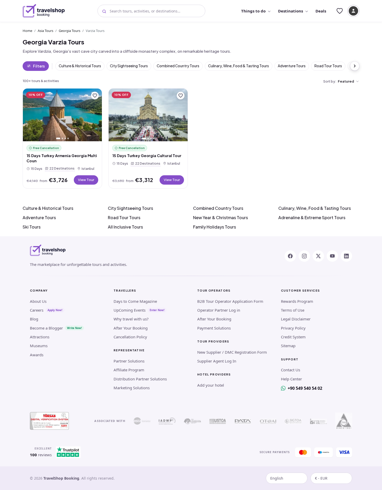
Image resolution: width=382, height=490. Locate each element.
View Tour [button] (86, 180)
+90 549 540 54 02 (305, 388)
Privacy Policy (293, 328)
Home (27, 30)
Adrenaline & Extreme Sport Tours (311, 217)
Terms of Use (292, 310)
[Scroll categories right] (354, 66)
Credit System (293, 336)
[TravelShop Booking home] (44, 11)
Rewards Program (297, 301)
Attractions (39, 336)
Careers (36, 310)
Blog (34, 318)
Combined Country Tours (178, 66)
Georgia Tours (69, 30)
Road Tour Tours (328, 66)
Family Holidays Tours (214, 227)
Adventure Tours (292, 66)
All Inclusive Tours (125, 227)
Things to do (253, 11)
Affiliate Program (129, 369)
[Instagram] (304, 256)
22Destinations (61, 168)
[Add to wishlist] (95, 95)
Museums (39, 345)
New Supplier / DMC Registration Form (232, 352)
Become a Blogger (46, 328)
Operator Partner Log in (218, 310)
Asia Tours (45, 30)
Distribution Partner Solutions (140, 378)
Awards (36, 354)
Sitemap (288, 345)
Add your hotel (210, 385)
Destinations (290, 11)
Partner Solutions (129, 361)
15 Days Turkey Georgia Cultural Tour (146, 155)
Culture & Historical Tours (80, 66)
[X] (318, 256)
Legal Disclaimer (296, 318)
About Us (38, 301)
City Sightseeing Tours (129, 66)
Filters (39, 66)
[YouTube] (332, 256)
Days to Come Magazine (135, 301)
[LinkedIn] (346, 256)
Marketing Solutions (132, 387)
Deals (320, 11)
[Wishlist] (339, 11)
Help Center (291, 378)
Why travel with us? (131, 318)
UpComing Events (130, 310)
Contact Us (290, 369)
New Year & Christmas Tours (220, 217)
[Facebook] (290, 256)
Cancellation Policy (130, 336)
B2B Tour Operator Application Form (230, 301)
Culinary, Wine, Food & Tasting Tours (238, 66)
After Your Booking (131, 328)
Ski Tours (32, 227)
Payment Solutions (214, 328)
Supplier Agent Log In (216, 361)
